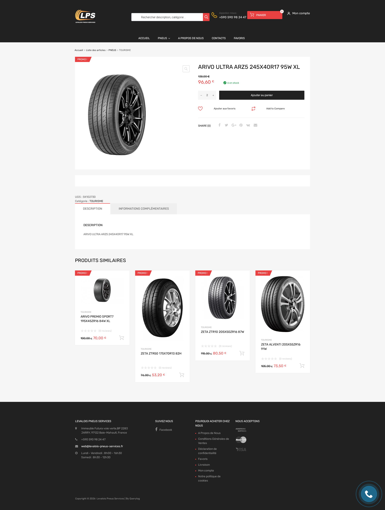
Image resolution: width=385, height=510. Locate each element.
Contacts (219, 38)
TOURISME (96, 201)
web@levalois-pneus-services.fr (102, 446)
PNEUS (112, 50)
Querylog (135, 498)
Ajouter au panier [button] (121, 337)
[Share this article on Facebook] (218, 125)
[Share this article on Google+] (233, 125)
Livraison (204, 464)
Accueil (144, 38)
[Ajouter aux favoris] (123, 278)
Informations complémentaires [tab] (144, 208)
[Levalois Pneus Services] (85, 25)
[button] (186, 68)
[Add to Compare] (123, 285)
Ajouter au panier (262, 95)
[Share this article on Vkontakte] (247, 125)
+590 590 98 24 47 (229, 17)
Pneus (162, 38)
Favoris (239, 38)
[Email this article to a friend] (254, 125)
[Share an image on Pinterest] (240, 125)
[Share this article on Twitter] (226, 125)
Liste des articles (95, 50)
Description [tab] (92, 208)
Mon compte (206, 470)
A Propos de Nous (191, 38)
